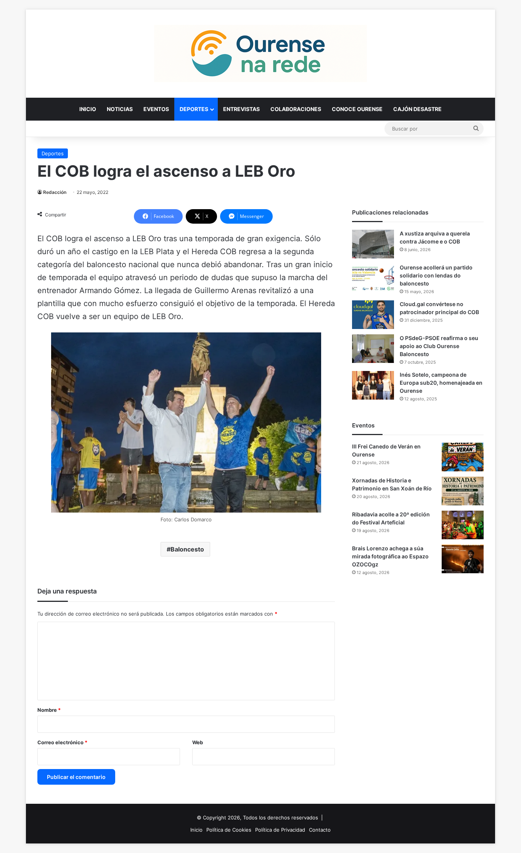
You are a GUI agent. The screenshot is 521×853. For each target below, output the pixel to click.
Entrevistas (241, 109)
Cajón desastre (417, 109)
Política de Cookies (228, 830)
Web (197, 742)
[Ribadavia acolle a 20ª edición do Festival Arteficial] (463, 525)
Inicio (87, 109)
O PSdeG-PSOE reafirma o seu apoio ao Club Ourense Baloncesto (439, 346)
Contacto (320, 830)
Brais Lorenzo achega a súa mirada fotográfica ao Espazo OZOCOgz (390, 556)
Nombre (49, 710)
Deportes (194, 109)
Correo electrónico (62, 742)
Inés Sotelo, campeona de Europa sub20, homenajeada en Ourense (441, 382)
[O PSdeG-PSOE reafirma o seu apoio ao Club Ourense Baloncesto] (373, 348)
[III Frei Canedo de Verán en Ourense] (463, 457)
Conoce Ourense (357, 109)
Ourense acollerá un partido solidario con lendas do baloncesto (436, 275)
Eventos (156, 109)
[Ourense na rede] (260, 53)
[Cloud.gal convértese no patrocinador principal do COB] (373, 314)
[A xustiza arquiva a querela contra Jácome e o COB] (373, 244)
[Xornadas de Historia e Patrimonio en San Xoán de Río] (463, 491)
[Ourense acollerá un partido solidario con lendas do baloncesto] (373, 278)
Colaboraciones (295, 109)
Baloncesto (187, 549)
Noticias (120, 109)
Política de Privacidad (280, 830)
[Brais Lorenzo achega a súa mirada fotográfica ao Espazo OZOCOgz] (463, 559)
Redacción (54, 192)
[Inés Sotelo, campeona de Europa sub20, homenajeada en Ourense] (373, 385)
